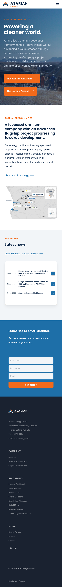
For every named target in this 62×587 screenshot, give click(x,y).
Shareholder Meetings (18, 501)
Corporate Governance (18, 465)
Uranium (12, 536)
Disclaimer (13, 581)
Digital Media (14, 505)
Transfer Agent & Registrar (20, 513)
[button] (57, 4)
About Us (12, 457)
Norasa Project (15, 532)
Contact (12, 541)
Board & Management (18, 461)
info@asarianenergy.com (19, 438)
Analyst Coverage (16, 509)
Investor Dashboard (17, 484)
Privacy (22, 581)
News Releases (15, 488)
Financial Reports (16, 497)
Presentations (14, 493)
